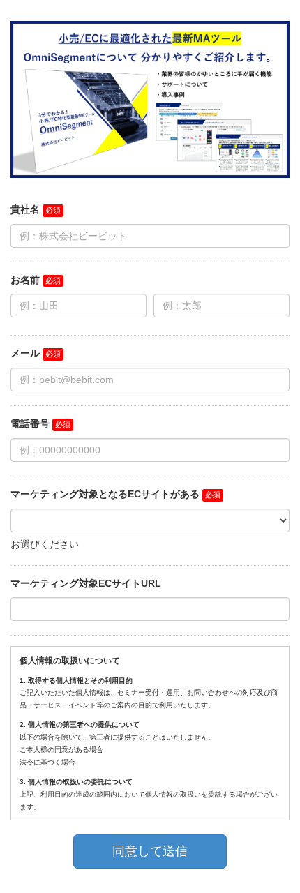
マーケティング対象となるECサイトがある (105, 494)
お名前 (25, 279)
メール (25, 353)
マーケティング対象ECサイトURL (85, 583)
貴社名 (25, 209)
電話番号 (30, 423)
